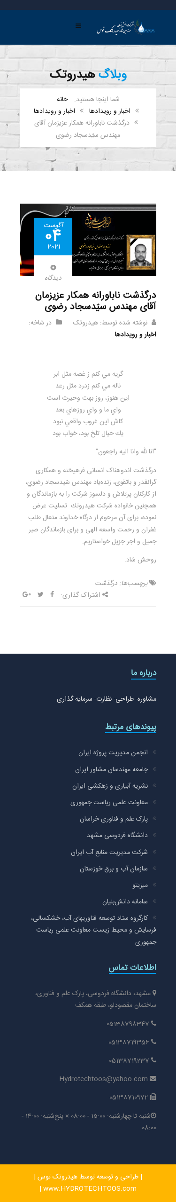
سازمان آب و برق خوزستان (114, 869)
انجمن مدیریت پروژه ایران (113, 753)
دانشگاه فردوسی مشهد (117, 835)
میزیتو (140, 885)
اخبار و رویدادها (109, 111)
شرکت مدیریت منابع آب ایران (109, 852)
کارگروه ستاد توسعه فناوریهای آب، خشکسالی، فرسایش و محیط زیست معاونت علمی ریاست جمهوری (93, 930)
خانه (62, 99)
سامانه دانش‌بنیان (125, 902)
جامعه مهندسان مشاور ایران (111, 769)
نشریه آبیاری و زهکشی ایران (110, 786)
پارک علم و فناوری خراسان (114, 819)
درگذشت (106, 583)
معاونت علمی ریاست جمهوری (109, 802)
